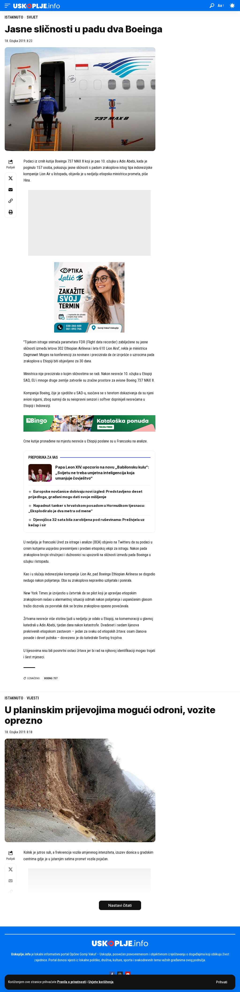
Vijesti (33, 698)
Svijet (32, 17)
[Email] (10, 189)
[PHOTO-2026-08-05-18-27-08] (89, 297)
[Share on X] (10, 178)
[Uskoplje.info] (36, 5)
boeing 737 (50, 678)
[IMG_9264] (89, 423)
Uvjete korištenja (100, 982)
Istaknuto (14, 17)
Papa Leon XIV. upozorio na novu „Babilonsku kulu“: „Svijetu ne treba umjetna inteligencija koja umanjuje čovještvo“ (102, 472)
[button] (221, 982)
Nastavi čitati (120, 905)
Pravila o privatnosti (71, 982)
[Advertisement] (89, 223)
